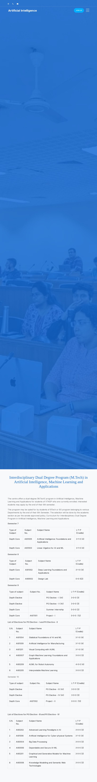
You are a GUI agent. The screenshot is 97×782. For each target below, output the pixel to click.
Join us (79, 10)
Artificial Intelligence (22, 10)
